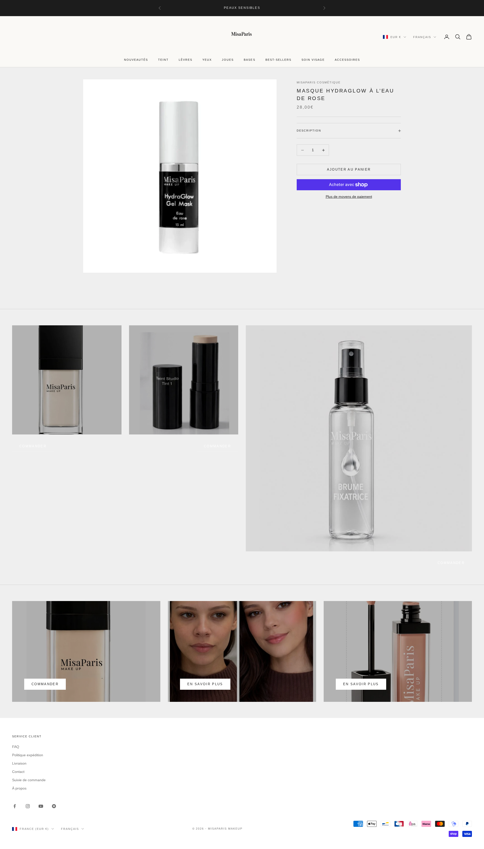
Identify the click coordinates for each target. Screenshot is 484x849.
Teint (163, 59)
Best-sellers (278, 59)
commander (32, 446)
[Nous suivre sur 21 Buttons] (53, 806)
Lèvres (185, 59)
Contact (18, 772)
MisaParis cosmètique (319, 82)
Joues (228, 59)
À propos (19, 788)
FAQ (15, 747)
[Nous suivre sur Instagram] (27, 806)
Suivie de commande (29, 780)
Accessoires (347, 59)
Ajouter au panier (349, 169)
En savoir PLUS (361, 684)
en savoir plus (205, 684)
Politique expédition (27, 755)
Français (422, 37)
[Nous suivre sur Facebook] (14, 806)
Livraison (19, 763)
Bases (249, 59)
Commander (217, 446)
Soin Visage (313, 59)
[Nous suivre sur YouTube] (40, 806)
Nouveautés (136, 59)
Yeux (207, 59)
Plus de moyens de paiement (349, 197)
